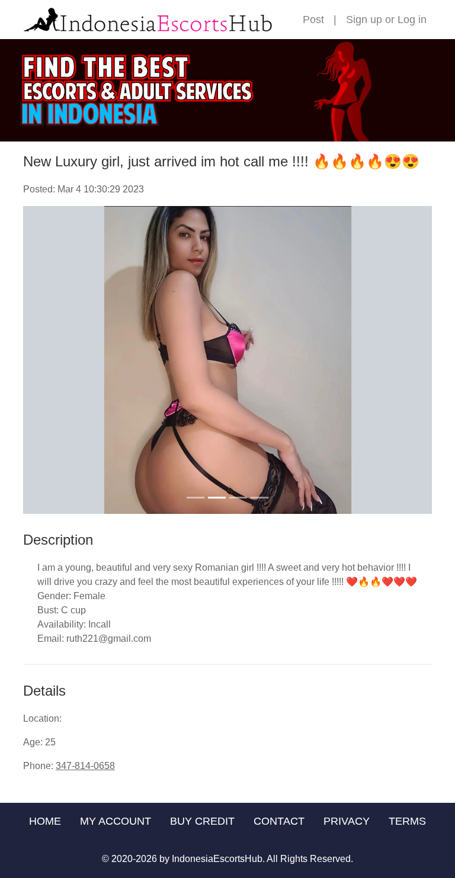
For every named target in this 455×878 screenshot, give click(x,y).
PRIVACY (346, 821)
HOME (45, 821)
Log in (412, 19)
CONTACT (279, 821)
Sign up (364, 19)
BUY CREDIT (202, 821)
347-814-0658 (85, 766)
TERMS (407, 821)
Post (313, 19)
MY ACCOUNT (115, 821)
